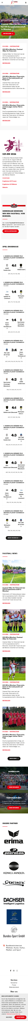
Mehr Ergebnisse (13, 538)
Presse (14, 985)
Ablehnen (9, 1017)
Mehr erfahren (14, 787)
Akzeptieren (20, 1017)
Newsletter (14, 983)
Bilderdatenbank (14, 987)
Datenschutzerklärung (13, 1014)
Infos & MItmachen (11, 231)
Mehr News (13, 758)
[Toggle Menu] (2, 2)
